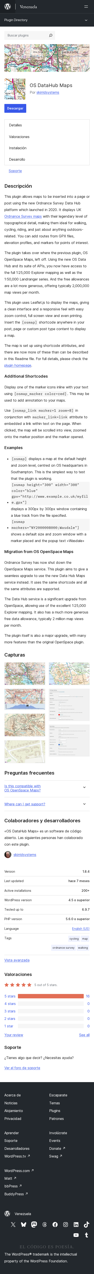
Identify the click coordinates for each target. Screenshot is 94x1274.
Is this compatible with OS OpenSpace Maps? (22, 788)
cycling (74, 938)
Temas (54, 1103)
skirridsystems (48, 92)
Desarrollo (17, 159)
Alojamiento (13, 1110)
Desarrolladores (17, 1148)
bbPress (13, 1186)
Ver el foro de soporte (22, 1068)
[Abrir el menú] (87, 6)
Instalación (17, 148)
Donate (57, 1148)
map (85, 938)
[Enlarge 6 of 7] (84, 694)
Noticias (10, 1103)
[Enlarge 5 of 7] (84, 668)
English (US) (81, 928)
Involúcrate (58, 1133)
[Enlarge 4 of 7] (39, 746)
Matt (10, 1178)
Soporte (15, 171)
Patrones (56, 1118)
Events (54, 1140)
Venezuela (23, 1214)
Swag (56, 1156)
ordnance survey (63, 947)
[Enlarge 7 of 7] (84, 730)
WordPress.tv (17, 1156)
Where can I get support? (24, 804)
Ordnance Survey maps (23, 216)
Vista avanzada (17, 960)
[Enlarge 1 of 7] (39, 668)
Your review (13, 1035)
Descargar (15, 108)
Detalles (15, 125)
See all (84, 1035)
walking (83, 947)
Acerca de (12, 1095)
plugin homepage (17, 365)
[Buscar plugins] (50, 35)
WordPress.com (19, 1170)
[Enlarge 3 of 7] (39, 719)
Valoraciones (19, 137)
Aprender (11, 1133)
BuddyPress (16, 1194)
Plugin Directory (16, 20)
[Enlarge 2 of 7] (39, 694)
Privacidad (12, 1118)
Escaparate (58, 1095)
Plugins (54, 1110)
